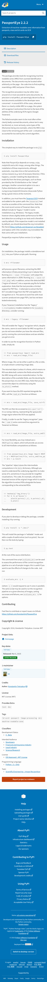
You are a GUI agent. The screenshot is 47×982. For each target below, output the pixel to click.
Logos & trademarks (23, 845)
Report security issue (23, 892)
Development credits (22, 875)
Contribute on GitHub (22, 866)
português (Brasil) (40, 962)
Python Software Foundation (25, 937)
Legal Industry (11, 747)
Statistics (23, 842)
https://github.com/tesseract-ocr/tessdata (26, 227)
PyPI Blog (22, 836)
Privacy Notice (22, 899)
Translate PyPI (22, 869)
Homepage (9, 639)
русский (19, 967)
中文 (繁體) (11, 967)
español (15, 962)
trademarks (19, 931)
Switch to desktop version (23, 951)
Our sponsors (23, 849)
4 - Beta (9, 735)
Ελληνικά (22, 965)
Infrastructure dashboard (22, 839)
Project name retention (22, 819)
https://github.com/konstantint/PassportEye (19, 614)
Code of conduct (22, 896)
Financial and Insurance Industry (18, 744)
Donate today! (23, 924)
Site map (23, 940)
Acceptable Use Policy (22, 902)
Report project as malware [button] (23, 779)
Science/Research (13, 750)
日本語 (30, 962)
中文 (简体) (37, 965)
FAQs (23, 822)
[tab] (23, 48)
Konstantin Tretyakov (16, 686)
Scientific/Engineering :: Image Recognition (23, 771)
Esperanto (33, 967)
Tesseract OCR (32, 198)
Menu (38, 4)
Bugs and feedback (23, 863)
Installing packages (22, 809)
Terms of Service (22, 889)
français (23, 962)
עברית (26, 967)
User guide (22, 815)
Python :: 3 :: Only (12, 764)
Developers (10, 742)
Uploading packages (22, 812)
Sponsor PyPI (23, 872)
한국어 (41, 967)
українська (13, 965)
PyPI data (7, 650)
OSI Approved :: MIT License (16, 757)
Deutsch (29, 965)
